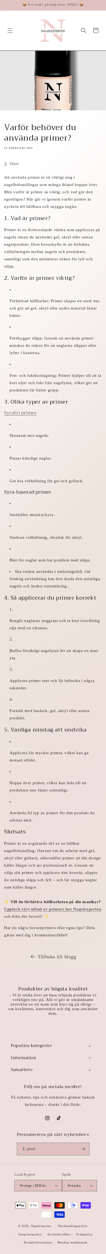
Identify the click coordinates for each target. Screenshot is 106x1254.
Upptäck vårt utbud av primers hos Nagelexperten (52, 909)
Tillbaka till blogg (57, 956)
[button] (10, 30)
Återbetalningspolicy (73, 1226)
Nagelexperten (41, 1226)
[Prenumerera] (83, 1149)
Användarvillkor (59, 1234)
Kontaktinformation (38, 1242)
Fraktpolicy (84, 1234)
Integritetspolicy (30, 1234)
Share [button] (14, 164)
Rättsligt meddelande (73, 1242)
